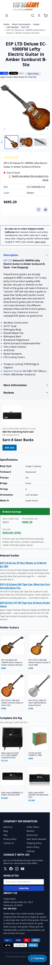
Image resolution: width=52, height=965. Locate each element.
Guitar (37, 24)
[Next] (47, 129)
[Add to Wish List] (38, 210)
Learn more (40, 241)
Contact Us (8, 853)
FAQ (5, 845)
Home (6, 24)
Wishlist (29, 841)
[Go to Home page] (26, 6)
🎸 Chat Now (37, 958)
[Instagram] (16, 879)
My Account (31, 845)
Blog (5, 841)
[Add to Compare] (45, 210)
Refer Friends (33, 74)
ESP (37, 277)
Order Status (32, 837)
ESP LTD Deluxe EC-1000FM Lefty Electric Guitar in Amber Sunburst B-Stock (25, 31)
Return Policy (32, 857)
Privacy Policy (9, 849)
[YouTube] (22, 879)
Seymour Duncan (12, 371)
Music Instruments (21, 24)
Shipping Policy (33, 853)
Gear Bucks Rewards (35, 849)
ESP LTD (25, 27)
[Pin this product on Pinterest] (22, 73)
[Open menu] (6, 15)
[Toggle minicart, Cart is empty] (46, 15)
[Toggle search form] (32, 15)
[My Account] (39, 15)
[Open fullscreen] (26, 108)
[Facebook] (11, 879)
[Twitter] (5, 879)
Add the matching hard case (18, 443)
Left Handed (12, 27)
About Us (7, 837)
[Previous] (4, 129)
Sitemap (30, 861)
